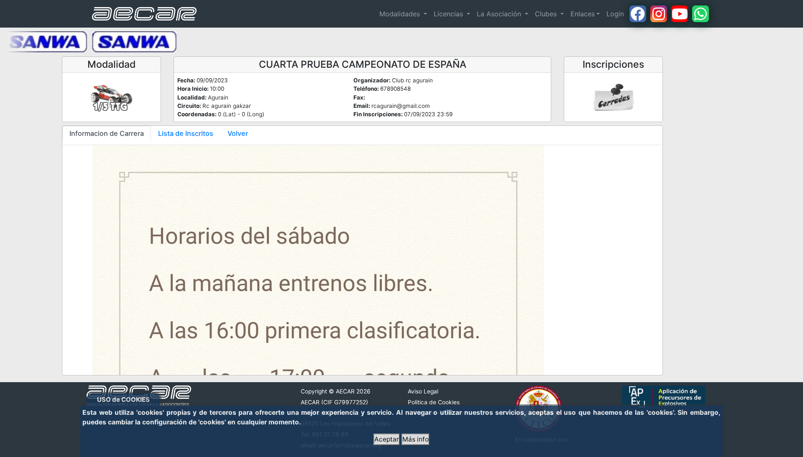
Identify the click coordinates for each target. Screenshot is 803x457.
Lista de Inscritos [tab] (185, 133)
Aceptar (386, 439)
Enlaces (582, 14)
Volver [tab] (238, 133)
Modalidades (400, 14)
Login (615, 14)
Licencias (449, 14)
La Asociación (500, 14)
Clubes (547, 14)
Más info (415, 439)
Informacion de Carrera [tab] (106, 133)
